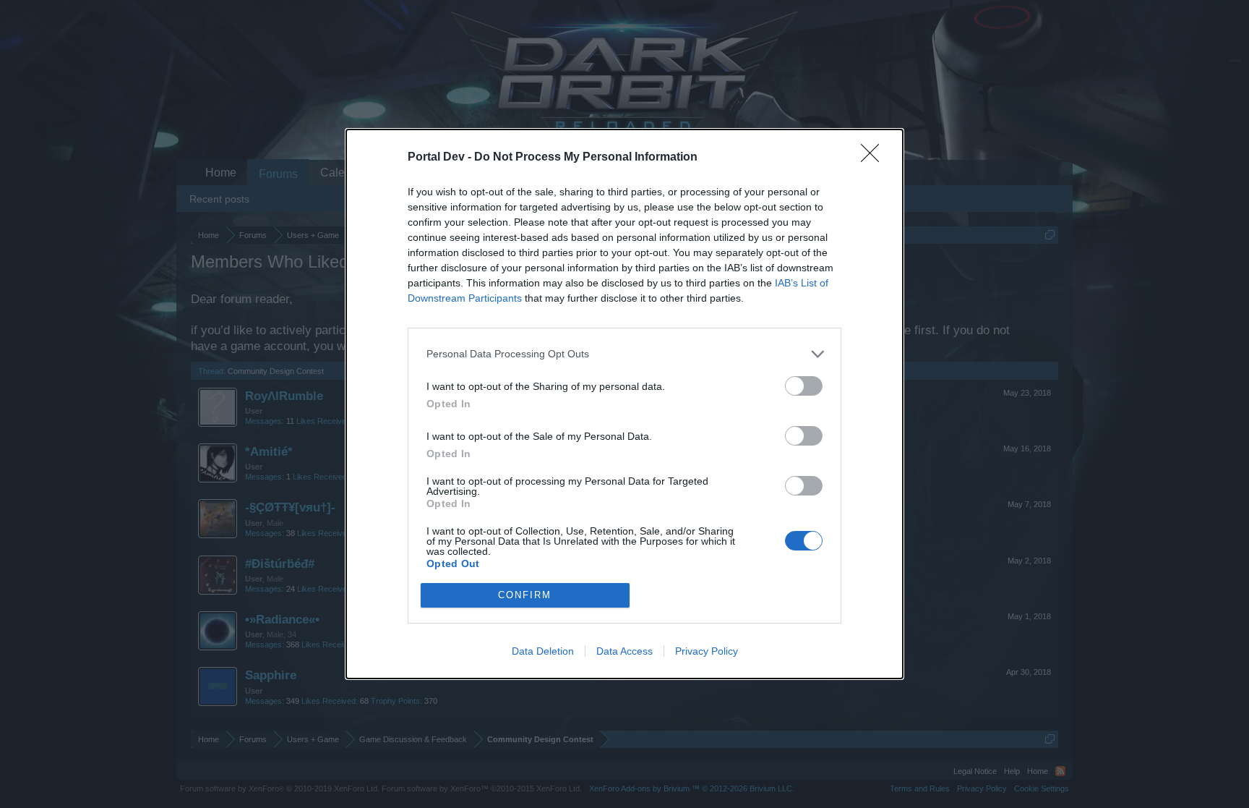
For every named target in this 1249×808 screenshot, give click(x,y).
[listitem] (624, 354)
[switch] (804, 386)
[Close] (874, 157)
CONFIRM (524, 595)
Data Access (624, 651)
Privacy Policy (706, 651)
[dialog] (624, 404)
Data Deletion (543, 651)
